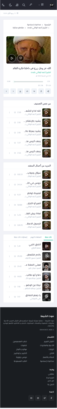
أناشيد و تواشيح (20, 353)
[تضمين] (27, 91)
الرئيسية (47, 24)
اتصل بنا (50, 384)
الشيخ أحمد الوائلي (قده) (37, 27)
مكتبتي (51, 374)
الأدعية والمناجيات (47, 345)
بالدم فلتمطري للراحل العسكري (33, 255)
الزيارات (51, 349)
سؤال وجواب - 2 (33, 173)
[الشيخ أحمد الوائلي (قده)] (41, 91)
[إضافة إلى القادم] (34, 91)
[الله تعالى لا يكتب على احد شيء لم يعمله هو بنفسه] (13, 91)
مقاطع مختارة (18, 27)
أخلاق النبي (35, 245)
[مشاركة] (48, 91)
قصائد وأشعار (48, 357)
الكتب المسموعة (20, 361)
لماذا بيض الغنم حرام (32, 214)
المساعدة (50, 377)
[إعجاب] (20, 58)
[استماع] (12, 58)
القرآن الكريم (49, 341)
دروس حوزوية (21, 357)
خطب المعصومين (20, 341)
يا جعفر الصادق (33, 295)
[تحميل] (20, 91)
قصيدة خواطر (34, 193)
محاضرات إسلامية (34, 24)
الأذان (52, 353)
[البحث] (23, 5)
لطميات (24, 345)
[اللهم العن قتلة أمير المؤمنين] (6, 91)
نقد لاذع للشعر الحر (32, 111)
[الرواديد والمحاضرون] (31, 5)
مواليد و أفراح (21, 349)
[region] (28, 271)
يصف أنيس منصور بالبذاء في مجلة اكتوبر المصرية (32, 141)
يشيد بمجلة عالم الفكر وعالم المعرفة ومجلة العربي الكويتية (32, 131)
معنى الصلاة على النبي (33, 265)
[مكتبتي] (17, 5)
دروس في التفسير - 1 (33, 183)
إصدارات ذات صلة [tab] (20, 237)
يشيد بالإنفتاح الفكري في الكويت (32, 121)
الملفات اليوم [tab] (35, 237)
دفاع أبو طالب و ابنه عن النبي (33, 275)
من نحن (51, 380)
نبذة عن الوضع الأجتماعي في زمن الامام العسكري (32, 285)
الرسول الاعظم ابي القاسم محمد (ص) (33, 224)
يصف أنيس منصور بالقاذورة (32, 152)
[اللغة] (3, 5)
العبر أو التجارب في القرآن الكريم (33, 203)
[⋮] (9, 112)
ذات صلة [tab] (48, 237)
